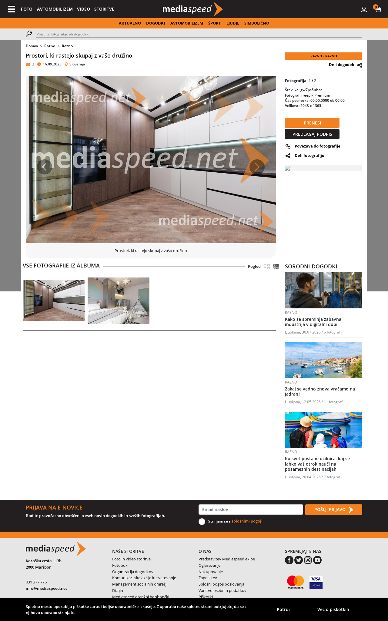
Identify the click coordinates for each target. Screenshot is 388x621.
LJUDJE (232, 23)
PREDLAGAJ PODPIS (312, 134)
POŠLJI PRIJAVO (330, 509)
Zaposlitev (208, 577)
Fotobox (120, 565)
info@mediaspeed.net (46, 588)
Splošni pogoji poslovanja (221, 584)
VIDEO (83, 9)
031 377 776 (36, 582)
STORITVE (104, 9)
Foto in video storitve (131, 559)
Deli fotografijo (309, 155)
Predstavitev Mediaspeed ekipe (227, 559)
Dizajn (117, 590)
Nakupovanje (211, 571)
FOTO (26, 9)
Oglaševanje (209, 565)
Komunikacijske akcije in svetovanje (144, 577)
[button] (378, 9)
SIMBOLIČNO (256, 23)
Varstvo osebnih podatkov (222, 590)
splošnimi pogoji (247, 521)
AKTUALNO (130, 23)
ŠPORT (214, 23)
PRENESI (312, 123)
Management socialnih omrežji (139, 584)
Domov (32, 46)
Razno (49, 46)
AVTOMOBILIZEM (55, 9)
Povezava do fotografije (317, 146)
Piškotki (206, 596)
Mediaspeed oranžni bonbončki (140, 596)
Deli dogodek (341, 64)
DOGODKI (155, 23)
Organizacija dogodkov (132, 571)
